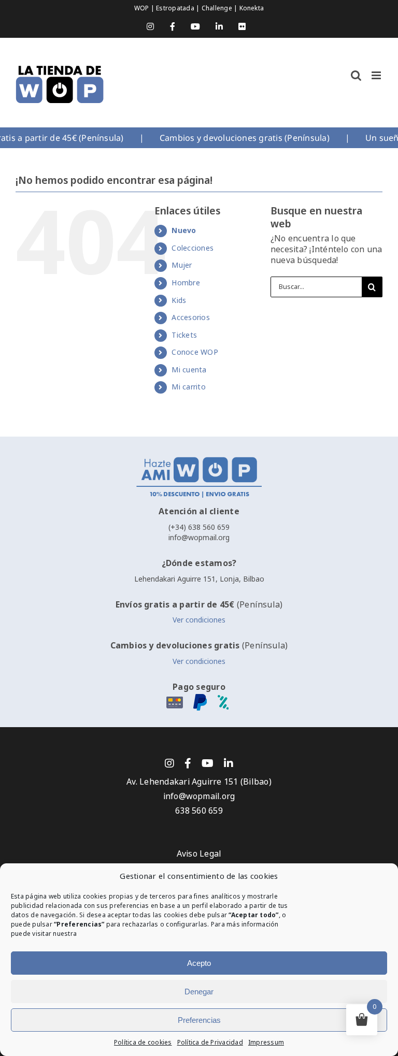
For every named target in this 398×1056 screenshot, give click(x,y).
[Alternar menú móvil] (377, 75)
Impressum (266, 1042)
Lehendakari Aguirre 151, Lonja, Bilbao (199, 579)
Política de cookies (143, 1042)
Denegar (199, 991)
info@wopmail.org (199, 537)
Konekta (251, 8)
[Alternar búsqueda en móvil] (356, 75)
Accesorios (190, 317)
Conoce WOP (195, 352)
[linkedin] (228, 763)
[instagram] (169, 763)
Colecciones (193, 248)
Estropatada (176, 8)
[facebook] (187, 763)
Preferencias (199, 1020)
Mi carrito (188, 387)
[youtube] (208, 763)
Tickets (184, 335)
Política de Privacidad (210, 1042)
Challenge (218, 8)
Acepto (199, 963)
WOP (142, 8)
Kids (179, 300)
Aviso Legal (199, 854)
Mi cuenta (189, 370)
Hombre (186, 283)
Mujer (182, 265)
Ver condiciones (199, 620)
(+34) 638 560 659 (199, 527)
